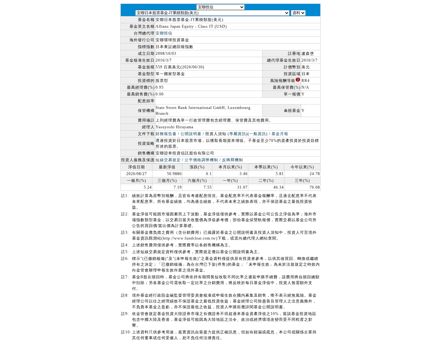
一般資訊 (257, 134)
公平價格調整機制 (201, 160)
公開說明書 (190, 134)
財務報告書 (166, 134)
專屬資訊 (237, 134)
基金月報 (280, 134)
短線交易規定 (168, 160)
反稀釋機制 (232, 160)
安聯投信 (164, 33)
